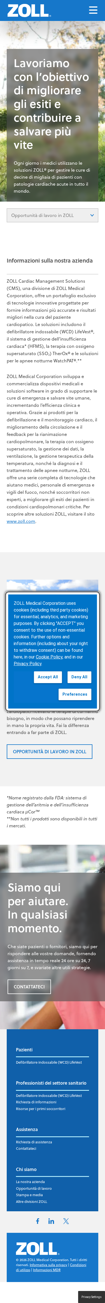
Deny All (79, 677)
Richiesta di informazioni (36, 1101)
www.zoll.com (21, 521)
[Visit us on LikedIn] (51, 1222)
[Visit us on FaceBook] (37, 1222)
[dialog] (52, 651)
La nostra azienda (30, 1181)
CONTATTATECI (29, 986)
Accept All (48, 677)
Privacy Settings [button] (91, 1297)
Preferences (74, 694)
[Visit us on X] (66, 1222)
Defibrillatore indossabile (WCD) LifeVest (49, 1062)
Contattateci (26, 1148)
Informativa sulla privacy (48, 1264)
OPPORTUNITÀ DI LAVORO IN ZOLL (49, 751)
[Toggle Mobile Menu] (93, 10)
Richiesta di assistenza (34, 1141)
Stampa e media (29, 1194)
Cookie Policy (49, 657)
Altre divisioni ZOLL (31, 1201)
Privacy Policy (27, 663)
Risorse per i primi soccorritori (40, 1108)
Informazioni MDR (46, 1269)
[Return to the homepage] (29, 10)
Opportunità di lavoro (34, 1188)
